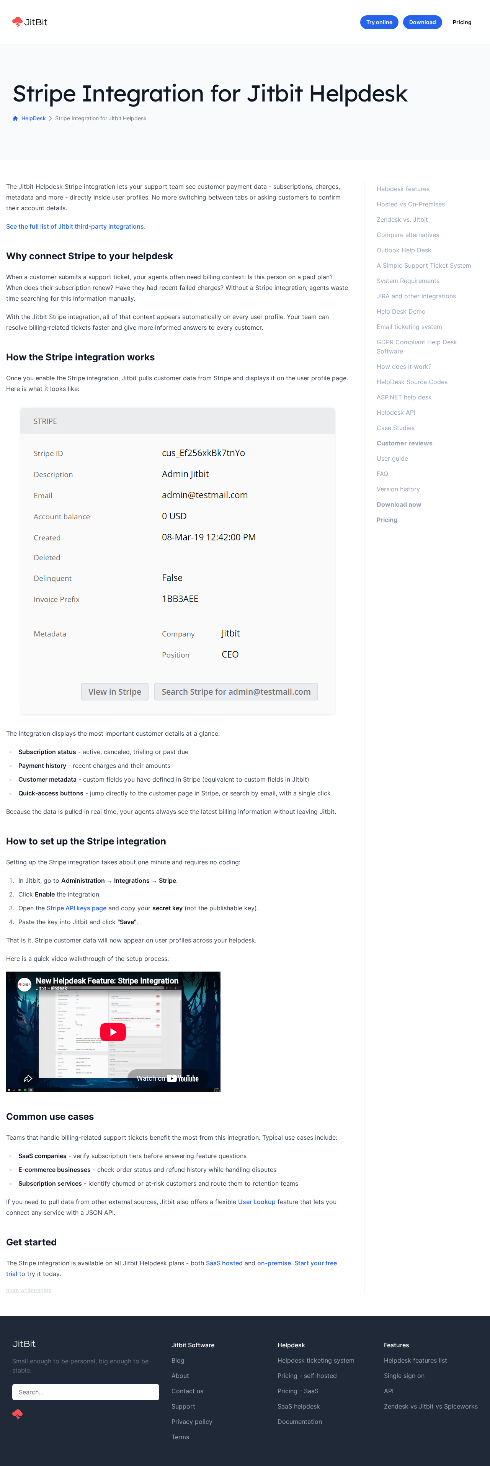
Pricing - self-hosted (307, 1375)
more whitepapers (28, 1290)
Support (183, 1406)
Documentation (300, 1421)
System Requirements (408, 281)
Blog (178, 1360)
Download (422, 22)
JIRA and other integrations (416, 296)
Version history (398, 489)
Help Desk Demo (401, 311)
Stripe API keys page (76, 908)
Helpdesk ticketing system (316, 1360)
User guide (392, 458)
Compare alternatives (408, 235)
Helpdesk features (403, 189)
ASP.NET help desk (404, 397)
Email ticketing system (409, 327)
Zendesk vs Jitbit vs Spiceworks (431, 1406)
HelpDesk (33, 118)
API (389, 1391)
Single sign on (404, 1375)
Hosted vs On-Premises (411, 204)
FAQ (382, 474)
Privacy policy (192, 1421)
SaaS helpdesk (299, 1406)
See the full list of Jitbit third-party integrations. (76, 226)
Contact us (187, 1391)
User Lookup (257, 1202)
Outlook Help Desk (404, 250)
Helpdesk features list (415, 1360)
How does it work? (404, 366)
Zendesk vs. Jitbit (402, 219)
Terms (180, 1437)
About (180, 1375)
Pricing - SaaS (298, 1391)
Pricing (462, 22)
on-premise (274, 1263)
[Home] (29, 22)
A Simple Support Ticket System (424, 265)
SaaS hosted (224, 1263)
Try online (379, 22)
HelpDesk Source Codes (412, 382)
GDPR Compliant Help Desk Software (417, 346)
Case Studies (396, 428)
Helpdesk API (396, 412)
